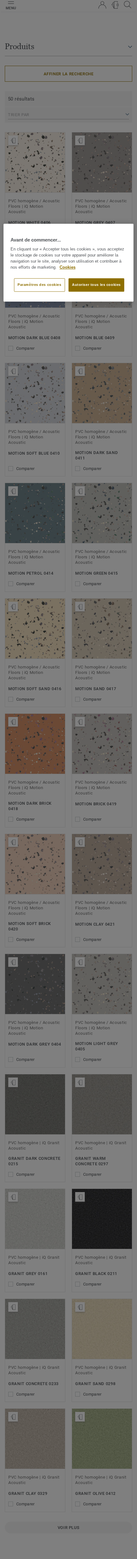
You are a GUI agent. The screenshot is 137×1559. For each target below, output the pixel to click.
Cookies (68, 267)
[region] (69, 263)
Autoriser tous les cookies (96, 285)
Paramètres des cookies (39, 285)
